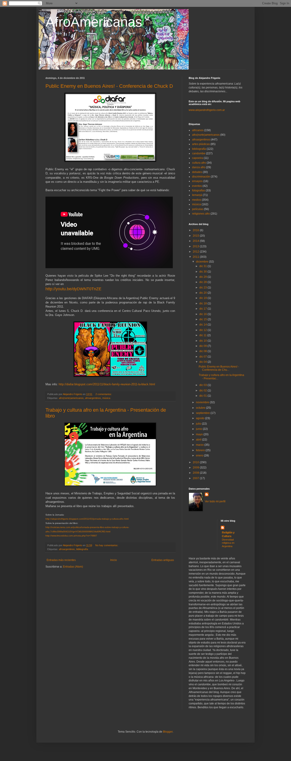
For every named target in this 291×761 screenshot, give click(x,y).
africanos (197, 130)
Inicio (113, 560)
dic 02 (203, 390)
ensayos (197, 181)
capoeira (197, 158)
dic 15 (203, 319)
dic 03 (203, 385)
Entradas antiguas (162, 560)
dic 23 (203, 287)
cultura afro (199, 162)
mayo (199, 434)
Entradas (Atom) (73, 566)
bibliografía (82, 549)
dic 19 (203, 298)
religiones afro (201, 213)
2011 (196, 256)
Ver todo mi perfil (215, 501)
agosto (200, 418)
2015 (196, 235)
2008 (196, 472)
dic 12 (203, 330)
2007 (196, 478)
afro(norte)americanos (71, 398)
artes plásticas (201, 144)
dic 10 (203, 340)
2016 (196, 230)
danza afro (198, 167)
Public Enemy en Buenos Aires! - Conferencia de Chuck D (109, 86)
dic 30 (203, 271)
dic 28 (203, 282)
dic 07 (203, 356)
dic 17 (203, 308)
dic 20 (203, 292)
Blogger (168, 731)
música (106, 398)
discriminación (201, 176)
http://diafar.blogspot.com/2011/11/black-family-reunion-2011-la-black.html (107, 384)
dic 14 (203, 324)
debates (197, 172)
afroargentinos (93, 398)
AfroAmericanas (93, 22)
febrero (201, 450)
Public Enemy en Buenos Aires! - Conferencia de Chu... (219, 368)
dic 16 (203, 314)
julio (199, 423)
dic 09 (203, 346)
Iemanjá (197, 195)
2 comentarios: (104, 394)
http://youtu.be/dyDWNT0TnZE (73, 289)
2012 (196, 251)
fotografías (198, 190)
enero (200, 455)
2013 (196, 246)
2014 (196, 241)
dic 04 (203, 361)
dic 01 (203, 395)
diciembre (202, 261)
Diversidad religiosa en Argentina (228, 543)
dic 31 (203, 266)
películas (197, 209)
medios (196, 199)
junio (199, 429)
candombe (198, 153)
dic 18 (203, 303)
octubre (201, 407)
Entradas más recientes (61, 560)
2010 (196, 462)
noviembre (203, 402)
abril (199, 439)
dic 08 (203, 351)
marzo (200, 444)
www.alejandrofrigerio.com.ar (207, 110)
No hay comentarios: (107, 545)
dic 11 (203, 335)
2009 (196, 467)
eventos (197, 186)
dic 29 (203, 276)
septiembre (203, 413)
